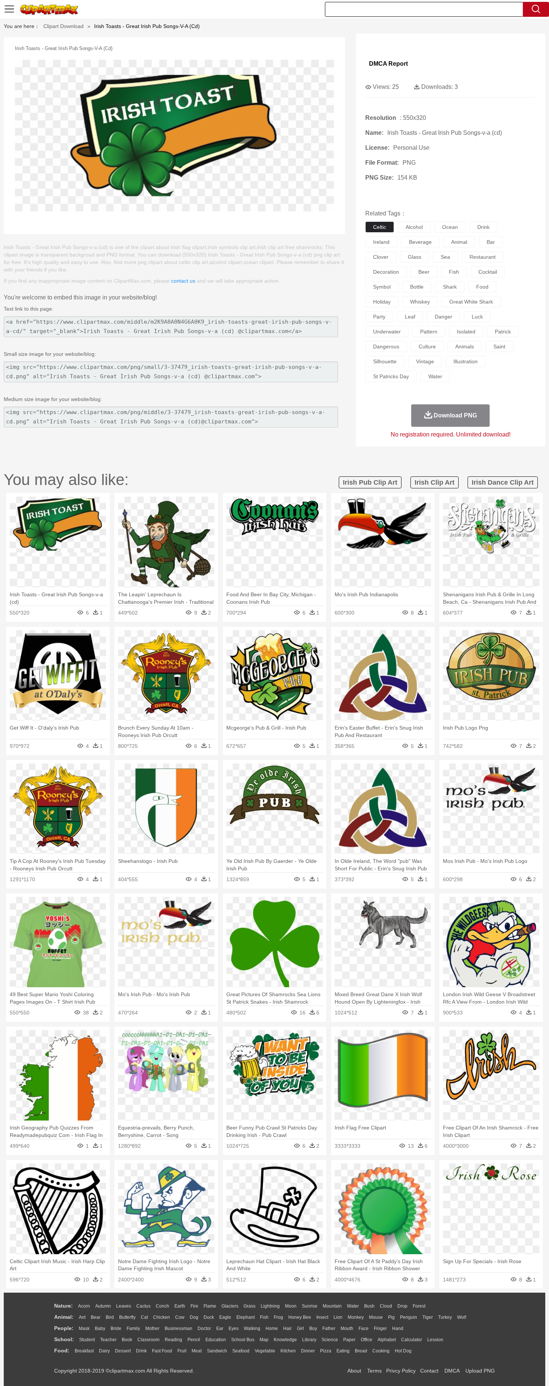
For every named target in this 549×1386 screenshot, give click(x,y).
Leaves (123, 1306)
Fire (194, 1306)
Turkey (445, 1317)
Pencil (193, 1339)
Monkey (356, 1317)
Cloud (386, 1306)
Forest (419, 1306)
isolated (466, 332)
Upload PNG (480, 1371)
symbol (382, 287)
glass (414, 257)
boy (313, 1328)
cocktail (487, 272)
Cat (144, 1317)
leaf (410, 317)
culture (427, 346)
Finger (380, 1328)
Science (330, 1339)
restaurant (482, 257)
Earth (179, 1306)
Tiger (427, 1317)
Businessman (178, 1328)
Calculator (411, 1339)
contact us (183, 281)
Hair (287, 1328)
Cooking (381, 1351)
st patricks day (391, 376)
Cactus (143, 1306)
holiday (382, 302)
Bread (361, 1351)
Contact (429, 1371)
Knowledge (285, 1339)
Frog (278, 1317)
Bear (95, 1317)
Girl (300, 1328)
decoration (386, 272)
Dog (194, 1317)
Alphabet (387, 1339)
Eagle (225, 1317)
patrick (503, 332)
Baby (100, 1328)
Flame (210, 1306)
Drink (141, 1351)
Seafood (240, 1351)
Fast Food (162, 1351)
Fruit (181, 1351)
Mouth (347, 1328)
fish (454, 272)
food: (61, 1351)
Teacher (108, 1339)
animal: (64, 1317)
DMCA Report (388, 63)
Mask (84, 1328)
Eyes (234, 1328)
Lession (435, 1339)
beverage (420, 242)
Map (264, 1339)
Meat (197, 1351)
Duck (209, 1317)
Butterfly (127, 1317)
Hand (397, 1328)
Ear (219, 1328)
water (435, 376)
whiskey (420, 302)
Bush (369, 1306)
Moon (291, 1306)
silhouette (385, 361)
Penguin (408, 1317)
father (328, 1328)
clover (380, 257)
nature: (63, 1306)
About (354, 1371)
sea (445, 257)
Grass (249, 1306)
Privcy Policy (401, 1371)
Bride (116, 1328)
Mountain (332, 1306)
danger (443, 317)
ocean (450, 227)
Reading (173, 1339)
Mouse (376, 1317)
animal (459, 242)
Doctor (204, 1328)
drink (483, 227)
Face (364, 1328)
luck (477, 317)
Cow (179, 1317)
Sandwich (217, 1351)
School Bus (242, 1339)
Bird (110, 1317)
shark (450, 287)
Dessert (123, 1351)
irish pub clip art (370, 482)
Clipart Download (63, 26)
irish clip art (435, 482)
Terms (374, 1371)
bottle (417, 287)
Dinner (308, 1351)
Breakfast (84, 1351)
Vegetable (265, 1351)
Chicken (161, 1317)
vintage (425, 361)
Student (87, 1339)
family (133, 1328)
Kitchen (288, 1351)
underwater (387, 332)
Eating (343, 1351)
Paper (349, 1339)
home (272, 1328)
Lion (338, 1317)
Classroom (148, 1339)
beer (423, 272)
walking (252, 1328)
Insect (322, 1317)
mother (152, 1328)
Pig (391, 1317)
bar (491, 242)
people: (64, 1328)
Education (215, 1339)
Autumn (103, 1306)
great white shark (471, 302)
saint (499, 346)
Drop (402, 1306)
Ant (82, 1317)
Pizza (325, 1351)
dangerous (386, 346)
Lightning (270, 1306)
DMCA (451, 1371)
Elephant (245, 1317)
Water (353, 1306)
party (379, 317)
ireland (381, 242)
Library (309, 1339)
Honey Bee (299, 1317)
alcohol (414, 227)
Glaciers (229, 1306)
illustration (465, 361)
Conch (162, 1306)
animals (464, 346)
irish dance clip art (503, 482)
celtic (379, 227)
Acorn (84, 1306)
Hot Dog (403, 1351)
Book (127, 1339)
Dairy (104, 1351)
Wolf (461, 1317)
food (482, 287)
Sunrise (309, 1306)
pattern (428, 332)
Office (366, 1339)
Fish (264, 1317)
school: (64, 1339)
